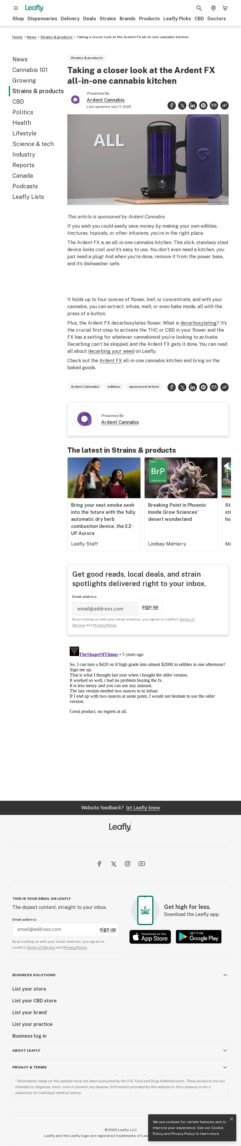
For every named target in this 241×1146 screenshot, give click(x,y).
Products (149, 18)
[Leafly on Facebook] (99, 864)
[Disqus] (148, 717)
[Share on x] (182, 105)
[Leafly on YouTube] (142, 863)
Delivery (70, 18)
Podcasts (25, 186)
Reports (23, 165)
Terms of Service (40, 947)
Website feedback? (120, 808)
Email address (84, 597)
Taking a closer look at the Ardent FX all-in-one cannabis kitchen (133, 37)
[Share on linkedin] (193, 105)
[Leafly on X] (113, 863)
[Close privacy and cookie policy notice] (231, 1119)
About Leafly (26, 1050)
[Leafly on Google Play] (199, 937)
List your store (29, 989)
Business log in (29, 1036)
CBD (199, 18)
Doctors (216, 18)
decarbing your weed (111, 351)
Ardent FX (110, 360)
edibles (114, 387)
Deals (89, 18)
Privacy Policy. (75, 947)
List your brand (29, 1012)
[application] (148, 159)
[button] (224, 105)
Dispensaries (42, 18)
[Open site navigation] (15, 8)
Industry (23, 154)
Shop (18, 18)
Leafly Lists (28, 196)
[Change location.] (213, 8)
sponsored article (144, 387)
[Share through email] (214, 105)
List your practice (32, 1024)
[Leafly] (34, 8)
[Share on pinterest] (203, 105)
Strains (108, 18)
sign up (150, 607)
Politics (22, 112)
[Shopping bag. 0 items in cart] (225, 8)
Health (21, 122)
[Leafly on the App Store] (150, 937)
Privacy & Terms (29, 1067)
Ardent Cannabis (106, 100)
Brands (127, 18)
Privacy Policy (183, 1134)
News (31, 37)
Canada (22, 175)
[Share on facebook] (172, 105)
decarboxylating (198, 323)
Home (17, 37)
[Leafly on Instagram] (127, 863)
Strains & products (57, 37)
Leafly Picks (177, 18)
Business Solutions (34, 975)
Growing (24, 80)
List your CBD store (34, 1001)
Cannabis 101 (30, 69)
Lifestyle (24, 133)
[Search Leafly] (199, 8)
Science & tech (33, 143)
